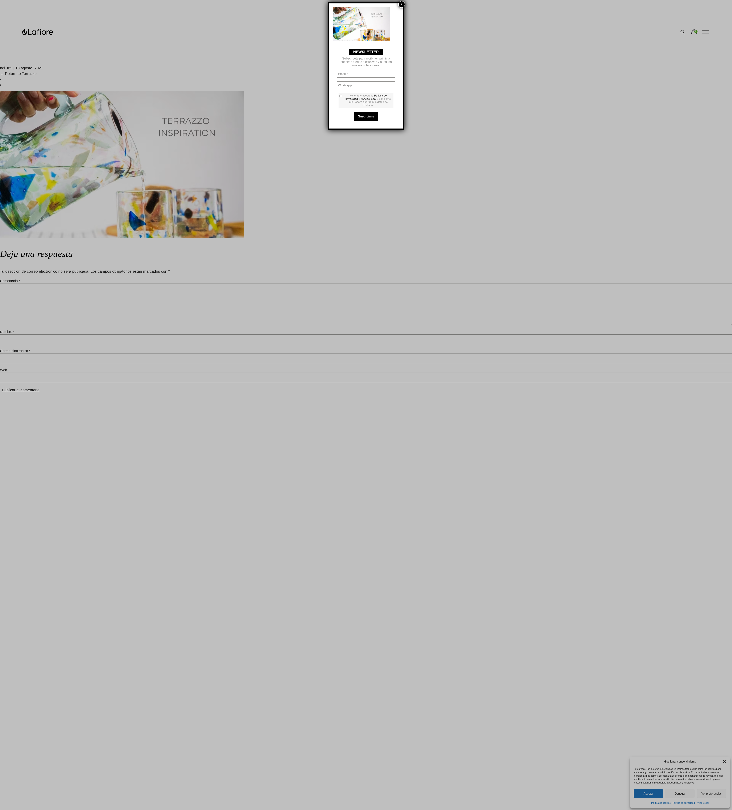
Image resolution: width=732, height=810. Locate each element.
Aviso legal (369, 98)
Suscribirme (366, 116)
